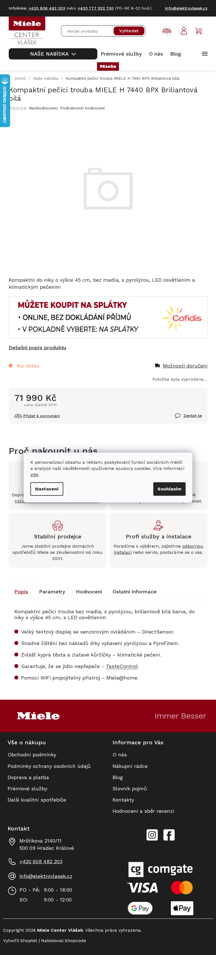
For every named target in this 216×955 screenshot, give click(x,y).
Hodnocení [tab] (89, 591)
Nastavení (46, 489)
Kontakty (123, 800)
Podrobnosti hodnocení (82, 108)
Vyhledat (129, 31)
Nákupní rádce (130, 766)
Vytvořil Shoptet (20, 940)
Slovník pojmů (129, 788)
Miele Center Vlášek (169, 835)
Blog (117, 777)
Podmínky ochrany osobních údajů (49, 766)
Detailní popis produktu (37, 347)
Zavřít (182, 419)
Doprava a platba (28, 777)
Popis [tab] (21, 591)
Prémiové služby (27, 788)
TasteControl (122, 666)
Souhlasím (169, 489)
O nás (119, 754)
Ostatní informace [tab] (134, 591)
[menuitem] (53, 53)
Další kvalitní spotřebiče (37, 800)
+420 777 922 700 (96, 8)
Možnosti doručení (185, 366)
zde (34, 474)
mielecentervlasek (152, 832)
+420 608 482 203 (40, 861)
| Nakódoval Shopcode (61, 940)
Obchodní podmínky (32, 754)
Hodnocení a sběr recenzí (143, 811)
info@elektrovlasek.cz (45, 876)
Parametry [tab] (52, 591)
